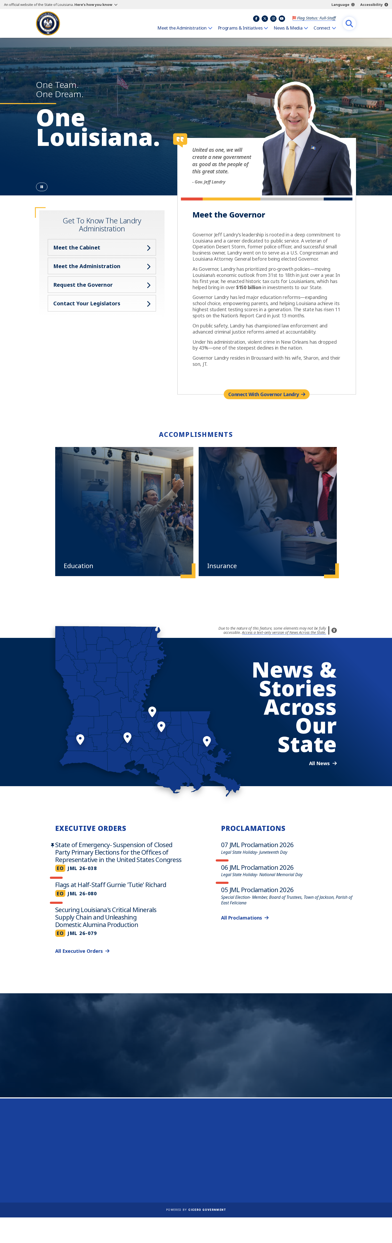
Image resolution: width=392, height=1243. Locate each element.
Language (340, 4)
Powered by (196, 1210)
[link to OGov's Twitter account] (304, 1175)
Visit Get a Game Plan (91, 1067)
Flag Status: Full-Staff (316, 17)
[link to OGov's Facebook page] (291, 1175)
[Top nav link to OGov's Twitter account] (265, 18)
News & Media (288, 28)
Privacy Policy (187, 1155)
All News (319, 763)
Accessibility (371, 4)
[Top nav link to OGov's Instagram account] (273, 18)
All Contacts (54, 1178)
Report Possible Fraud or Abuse (205, 1140)
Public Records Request (197, 1148)
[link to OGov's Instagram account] (316, 1175)
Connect (322, 28)
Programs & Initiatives (240, 28)
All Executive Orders (79, 951)
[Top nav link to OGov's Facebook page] (256, 18)
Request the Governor (83, 284)
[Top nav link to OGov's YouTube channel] (282, 18)
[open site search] (349, 23)
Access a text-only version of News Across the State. (284, 632)
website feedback (301, 1155)
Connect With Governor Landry (263, 394)
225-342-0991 (57, 1165)
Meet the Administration (181, 28)
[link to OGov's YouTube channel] (329, 1175)
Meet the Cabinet (76, 247)
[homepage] (48, 23)
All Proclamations (241, 917)
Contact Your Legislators (86, 303)
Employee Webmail (193, 1132)
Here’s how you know (93, 4)
